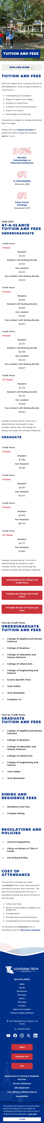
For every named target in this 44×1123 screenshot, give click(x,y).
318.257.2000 (23, 1029)
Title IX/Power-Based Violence (22, 1092)
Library (22, 988)
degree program (26, 130)
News (22, 998)
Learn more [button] (32, 1114)
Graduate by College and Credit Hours (22, 595)
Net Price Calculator (30, 930)
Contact (22, 1006)
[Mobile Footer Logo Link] (22, 968)
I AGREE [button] (22, 1119)
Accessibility (22, 1096)
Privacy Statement (22, 1083)
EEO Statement (22, 1088)
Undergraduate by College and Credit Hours (22, 581)
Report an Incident (22, 1009)
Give (22, 1066)
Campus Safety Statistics (22, 1013)
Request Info (22, 1056)
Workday (22, 1002)
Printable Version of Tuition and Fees (22, 609)
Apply (22, 984)
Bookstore (22, 991)
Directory (22, 995)
